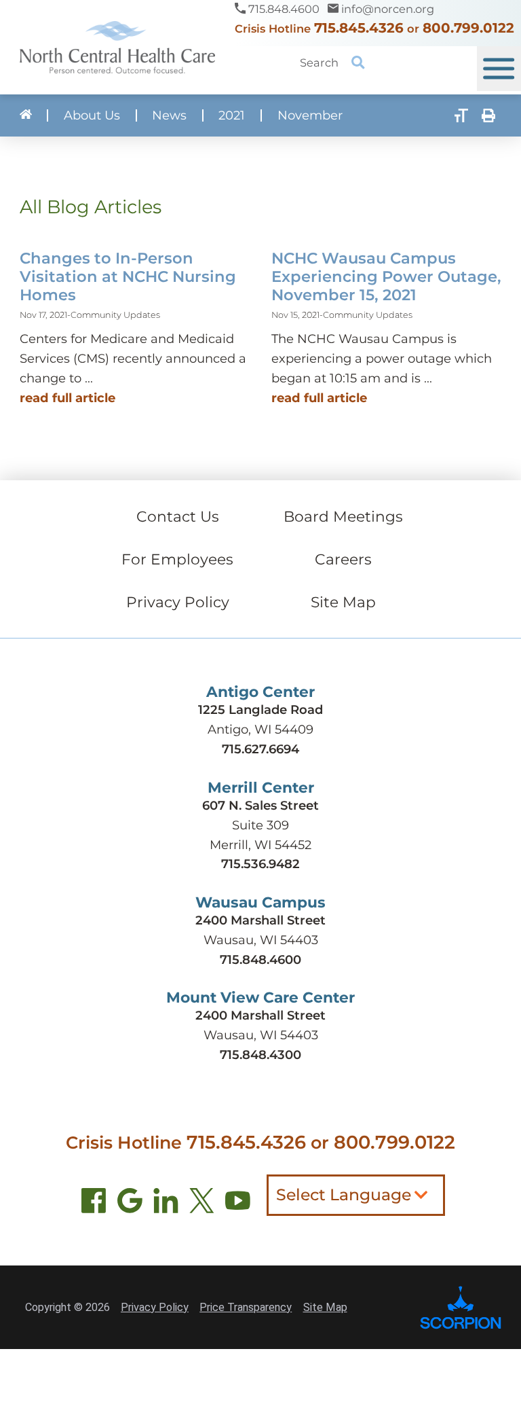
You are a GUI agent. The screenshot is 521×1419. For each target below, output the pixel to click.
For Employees (177, 559)
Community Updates (115, 315)
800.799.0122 (468, 28)
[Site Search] (359, 62)
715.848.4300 (260, 1054)
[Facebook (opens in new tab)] (94, 1204)
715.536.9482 (260, 864)
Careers (343, 559)
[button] (499, 68)
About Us (92, 115)
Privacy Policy (177, 602)
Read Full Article (67, 398)
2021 (231, 115)
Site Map (343, 602)
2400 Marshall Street (260, 920)
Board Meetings (343, 516)
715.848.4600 (260, 959)
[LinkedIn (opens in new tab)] (165, 1204)
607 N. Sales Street (260, 805)
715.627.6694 (260, 749)
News (169, 115)
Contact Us (177, 516)
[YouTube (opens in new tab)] (237, 1204)
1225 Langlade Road (260, 709)
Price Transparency (245, 1307)
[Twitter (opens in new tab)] (201, 1204)
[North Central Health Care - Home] (117, 47)
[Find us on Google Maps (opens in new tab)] (129, 1204)
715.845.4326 (359, 28)
